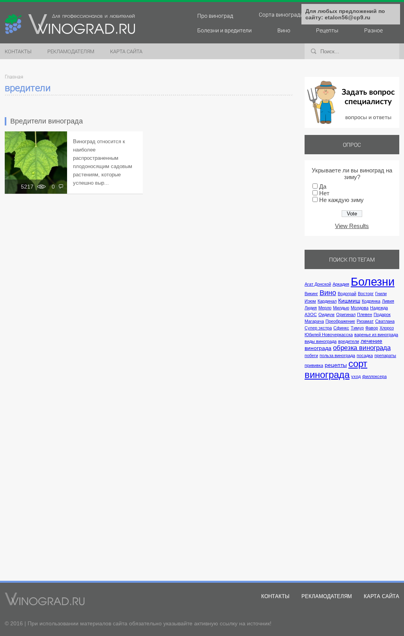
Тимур (357, 327)
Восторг (366, 293)
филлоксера (374, 376)
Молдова (359, 307)
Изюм (310, 301)
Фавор (371, 327)
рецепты (336, 365)
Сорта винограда (281, 14)
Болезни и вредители (224, 30)
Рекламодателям (70, 51)
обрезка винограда (362, 347)
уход (356, 376)
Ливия (388, 301)
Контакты (18, 51)
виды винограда (321, 341)
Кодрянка (371, 301)
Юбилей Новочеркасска (329, 334)
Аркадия (341, 284)
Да (322, 186)
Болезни (373, 281)
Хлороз (387, 327)
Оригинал (345, 314)
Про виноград (215, 15)
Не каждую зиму (341, 199)
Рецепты (327, 30)
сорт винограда (336, 369)
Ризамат (365, 321)
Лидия (311, 307)
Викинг (311, 293)
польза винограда (337, 355)
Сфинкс (341, 327)
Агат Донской (318, 284)
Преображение (340, 321)
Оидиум (326, 314)
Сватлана (385, 321)
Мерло (324, 307)
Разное (373, 30)
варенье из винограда (376, 334)
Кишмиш (349, 300)
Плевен (364, 314)
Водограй (347, 293)
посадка (365, 355)
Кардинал (327, 301)
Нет (324, 193)
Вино (283, 30)
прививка (314, 365)
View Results (352, 226)
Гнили (381, 293)
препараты (385, 355)
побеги (311, 355)
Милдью (341, 307)
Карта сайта (126, 51)
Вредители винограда (46, 121)
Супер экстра (318, 327)
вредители (348, 341)
